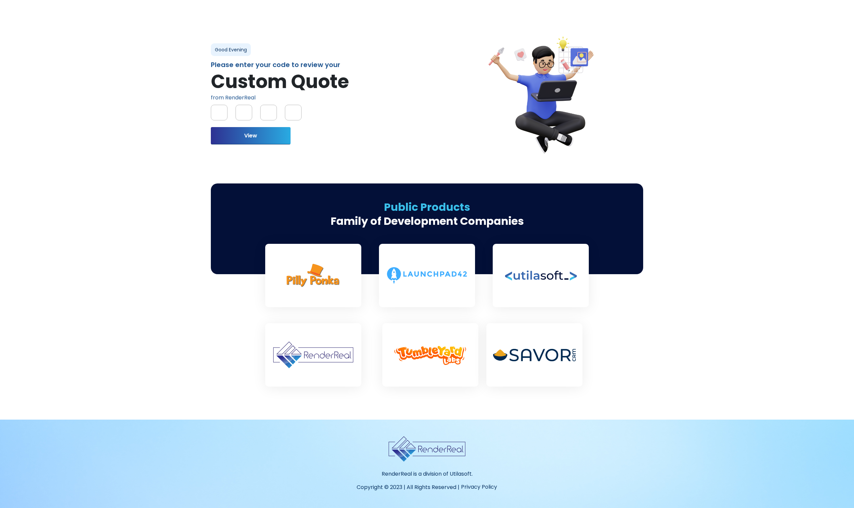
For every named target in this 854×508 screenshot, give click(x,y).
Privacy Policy (479, 487)
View (250, 135)
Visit (313, 287)
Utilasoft (461, 474)
